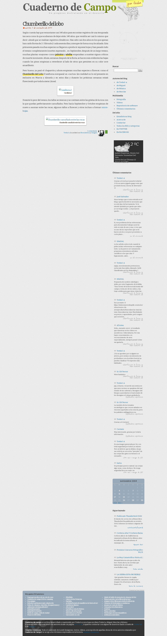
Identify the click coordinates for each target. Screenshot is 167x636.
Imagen (94, 133)
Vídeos (120, 102)
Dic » (120, 503)
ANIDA (140, 552)
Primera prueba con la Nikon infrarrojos (117, 599)
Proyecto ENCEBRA (34, 615)
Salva (119, 463)
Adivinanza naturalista (111, 615)
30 (142, 500)
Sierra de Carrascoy (136, 586)
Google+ (32, 626)
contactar (138, 624)
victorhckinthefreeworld (135, 528)
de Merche (121, 92)
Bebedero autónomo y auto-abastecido (40, 603)
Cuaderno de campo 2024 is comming (40, 599)
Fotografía (121, 99)
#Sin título (69, 597)
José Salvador (123, 197)
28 (133, 500)
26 (124, 500)
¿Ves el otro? (70, 607)
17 (115, 497)
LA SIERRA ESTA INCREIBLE (128, 574)
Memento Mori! (138, 545)
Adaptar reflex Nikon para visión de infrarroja (119, 601)
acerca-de (78, 624)
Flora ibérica (85, 133)
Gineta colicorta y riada (73, 611)
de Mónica (121, 88)
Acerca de (121, 120)
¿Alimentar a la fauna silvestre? (37, 607)
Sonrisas (107, 609)
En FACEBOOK (123, 132)
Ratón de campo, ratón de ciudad (38, 613)
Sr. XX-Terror (122, 372)
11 (119, 494)
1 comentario (92, 131)
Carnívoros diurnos (72, 605)
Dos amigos (31, 601)
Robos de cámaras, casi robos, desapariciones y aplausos (46, 605)
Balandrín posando (33, 609)
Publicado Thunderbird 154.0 (129, 516)
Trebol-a (67, 133)
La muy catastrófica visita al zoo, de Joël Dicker (138, 557)
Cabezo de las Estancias (74, 599)
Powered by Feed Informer (136, 590)
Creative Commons (91, 632)
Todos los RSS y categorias (128, 126)
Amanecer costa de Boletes (113, 605)
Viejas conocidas (110, 611)
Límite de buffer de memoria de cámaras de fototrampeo (123, 597)
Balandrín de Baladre (34, 611)
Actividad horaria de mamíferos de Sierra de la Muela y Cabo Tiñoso (88, 603)
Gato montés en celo (73, 615)
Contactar (121, 123)
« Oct (115, 503)
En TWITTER (122, 129)
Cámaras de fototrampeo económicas (117, 603)
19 (124, 497)
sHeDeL (120, 241)
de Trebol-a (122, 82)
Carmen (120, 429)
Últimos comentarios (126, 109)
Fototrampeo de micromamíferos (115, 613)
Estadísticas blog (124, 116)
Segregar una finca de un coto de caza (40, 597)
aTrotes (120, 325)
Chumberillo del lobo (43, 24)
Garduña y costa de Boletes (75, 609)
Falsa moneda (138, 569)
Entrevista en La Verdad (74, 613)
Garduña (69, 601)
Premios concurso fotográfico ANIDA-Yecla (136, 550)
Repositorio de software (127, 106)
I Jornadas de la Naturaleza (113, 607)
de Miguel (121, 85)
